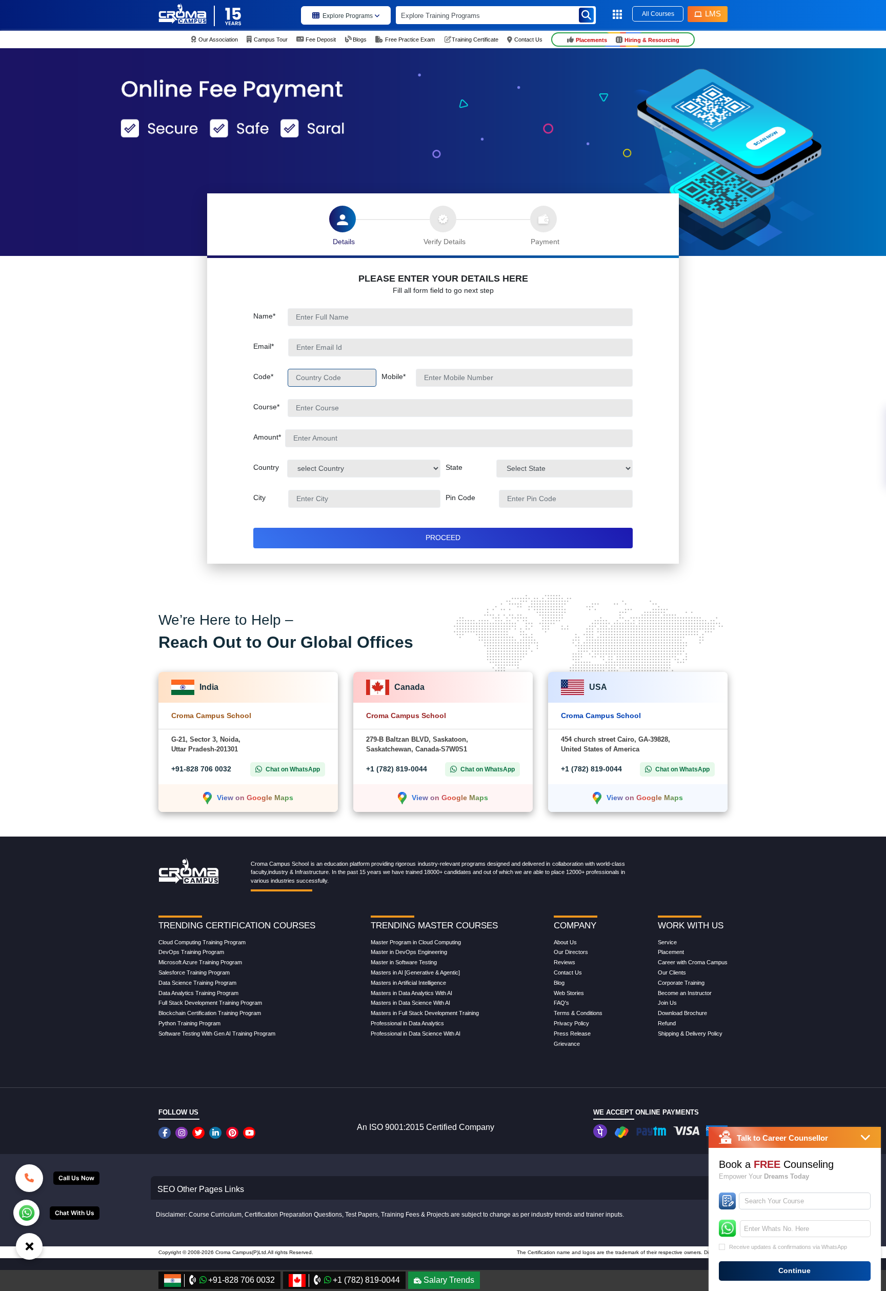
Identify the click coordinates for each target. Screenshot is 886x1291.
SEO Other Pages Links (200, 1189)
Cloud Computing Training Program (202, 942)
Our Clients (672, 972)
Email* (270, 346)
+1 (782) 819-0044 (396, 769)
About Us (565, 942)
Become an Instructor (685, 993)
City (270, 497)
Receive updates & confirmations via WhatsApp (788, 1247)
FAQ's (561, 1003)
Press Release (572, 1033)
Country (270, 467)
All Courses (658, 13)
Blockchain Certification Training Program (209, 1013)
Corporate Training (681, 983)
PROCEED (443, 537)
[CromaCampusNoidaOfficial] (165, 1132)
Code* (270, 376)
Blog (559, 983)
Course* (270, 407)
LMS (713, 13)
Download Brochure (682, 1013)
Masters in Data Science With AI (410, 1003)
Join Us (667, 1003)
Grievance (567, 1044)
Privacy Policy (571, 1023)
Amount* (269, 437)
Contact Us (568, 972)
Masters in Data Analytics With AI (411, 993)
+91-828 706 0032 (201, 769)
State (454, 467)
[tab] (342, 219)
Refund (667, 1023)
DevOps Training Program (191, 952)
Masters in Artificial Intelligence (408, 983)
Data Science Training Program (197, 983)
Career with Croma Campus (693, 962)
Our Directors (571, 952)
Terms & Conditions (578, 1013)
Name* (270, 316)
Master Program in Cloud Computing (416, 942)
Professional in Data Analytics (407, 1023)
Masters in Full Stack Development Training (425, 1013)
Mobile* (398, 376)
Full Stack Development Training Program (210, 1003)
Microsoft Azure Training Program (200, 962)
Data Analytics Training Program (198, 993)
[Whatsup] (26, 1212)
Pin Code (472, 497)
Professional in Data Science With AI (415, 1033)
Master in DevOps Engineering (409, 952)
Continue (794, 1270)
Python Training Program (189, 1023)
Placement (671, 952)
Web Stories (569, 993)
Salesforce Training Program (194, 972)
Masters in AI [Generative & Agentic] (415, 972)
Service (667, 942)
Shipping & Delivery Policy (690, 1033)
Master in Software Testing (404, 962)
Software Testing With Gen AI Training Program (216, 1033)
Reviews (564, 962)
